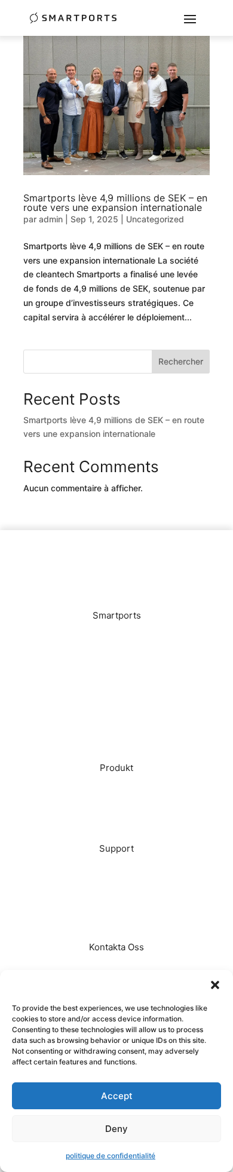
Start (116, 635)
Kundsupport (116, 886)
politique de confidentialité (110, 1155)
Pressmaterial (116, 724)
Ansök (116, 966)
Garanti (117, 903)
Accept (117, 1095)
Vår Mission (117, 652)
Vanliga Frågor (116, 868)
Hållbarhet (117, 805)
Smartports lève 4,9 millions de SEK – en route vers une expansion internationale (115, 202)
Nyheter (116, 670)
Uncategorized (155, 219)
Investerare (116, 688)
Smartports (116, 787)
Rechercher (180, 361)
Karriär (117, 706)
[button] (215, 985)
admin (51, 219)
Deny (116, 1128)
